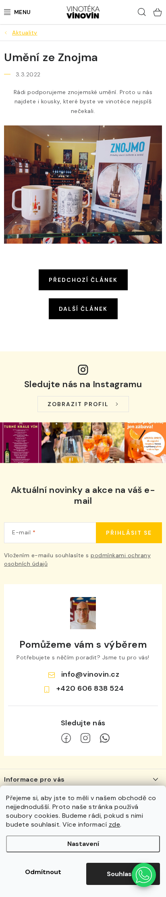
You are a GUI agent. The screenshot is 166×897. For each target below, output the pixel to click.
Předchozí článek (83, 279)
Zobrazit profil (78, 404)
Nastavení (83, 844)
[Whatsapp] (105, 738)
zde (114, 824)
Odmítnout (43, 872)
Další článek (83, 308)
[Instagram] (85, 738)
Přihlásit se (129, 532)
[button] (144, 875)
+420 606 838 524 (90, 688)
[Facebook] (66, 738)
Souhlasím (123, 874)
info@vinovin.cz (90, 674)
